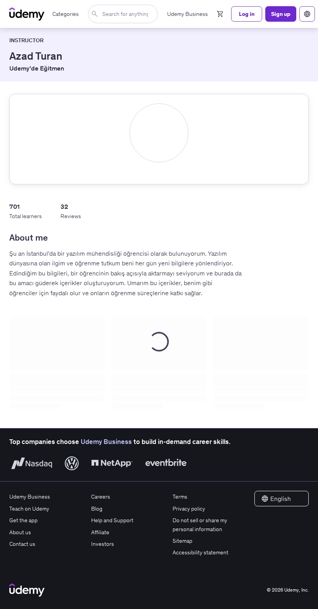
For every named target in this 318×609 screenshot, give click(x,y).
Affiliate (100, 532)
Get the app (23, 520)
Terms (180, 496)
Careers (100, 496)
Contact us (22, 543)
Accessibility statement (200, 552)
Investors (102, 543)
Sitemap (182, 540)
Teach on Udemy (29, 508)
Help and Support (112, 520)
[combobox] (124, 14)
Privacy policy (189, 508)
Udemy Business (106, 441)
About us (20, 532)
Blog (96, 508)
